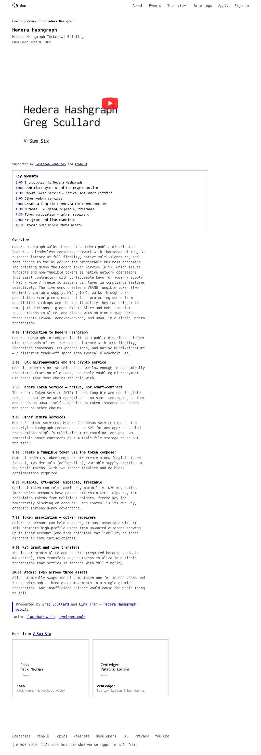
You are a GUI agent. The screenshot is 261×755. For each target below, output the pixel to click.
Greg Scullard (55, 604)
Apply (223, 6)
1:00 (15, 362)
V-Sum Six (35, 21)
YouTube (162, 736)
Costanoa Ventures (50, 164)
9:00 (15, 547)
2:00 (15, 417)
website (22, 609)
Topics (61, 736)
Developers (106, 736)
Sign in (241, 6)
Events (155, 6)
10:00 (16, 572)
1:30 (15, 387)
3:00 (15, 452)
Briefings (203, 6)
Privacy (142, 736)
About (138, 6)
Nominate (81, 736)
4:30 (15, 482)
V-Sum (19, 5)
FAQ (125, 736)
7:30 (15, 517)
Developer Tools (72, 617)
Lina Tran (88, 604)
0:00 (15, 332)
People (43, 736)
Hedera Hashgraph (119, 604)
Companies (21, 736)
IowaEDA (81, 164)
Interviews (177, 6)
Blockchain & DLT (41, 617)
